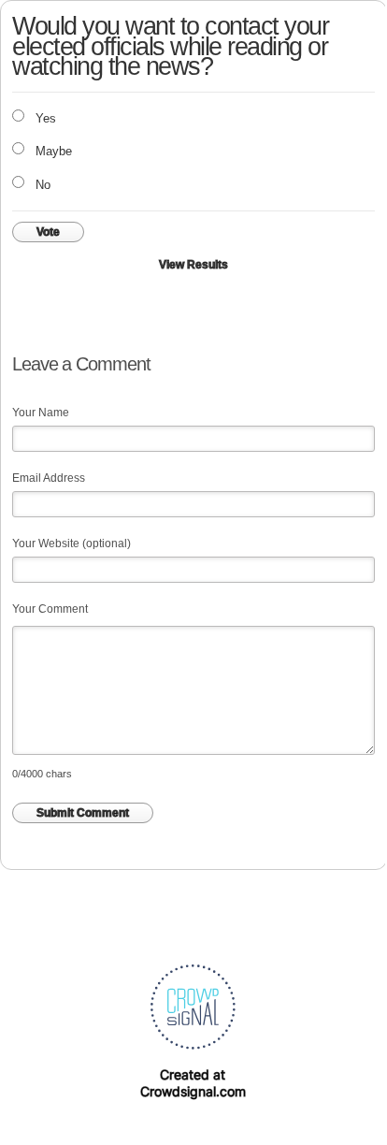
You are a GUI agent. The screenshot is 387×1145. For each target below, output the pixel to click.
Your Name (40, 412)
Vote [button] (48, 232)
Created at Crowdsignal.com (193, 1082)
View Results (193, 264)
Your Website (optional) (71, 543)
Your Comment (50, 609)
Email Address (48, 478)
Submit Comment (82, 812)
